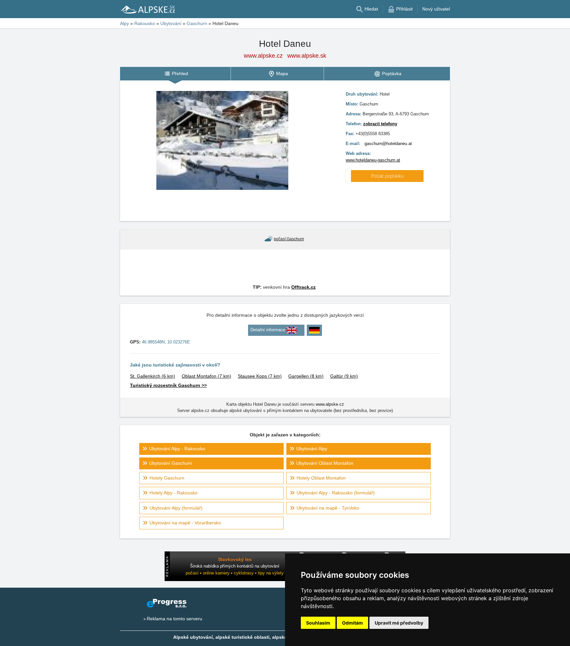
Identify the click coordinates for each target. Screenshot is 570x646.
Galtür (344, 376)
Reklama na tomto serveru (174, 618)
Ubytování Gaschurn (170, 463)
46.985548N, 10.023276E (166, 341)
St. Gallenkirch (152, 376)
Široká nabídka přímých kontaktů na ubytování (234, 566)
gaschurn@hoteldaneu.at (388, 143)
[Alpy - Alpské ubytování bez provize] (147, 9)
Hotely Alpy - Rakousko (173, 492)
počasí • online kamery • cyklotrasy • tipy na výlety (235, 573)
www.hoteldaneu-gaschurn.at (373, 160)
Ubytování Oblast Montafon (324, 463)
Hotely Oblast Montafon (321, 478)
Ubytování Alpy (311, 448)
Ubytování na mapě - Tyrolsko (328, 508)
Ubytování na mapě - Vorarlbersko (185, 522)
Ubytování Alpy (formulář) (176, 508)
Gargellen (306, 376)
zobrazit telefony (380, 123)
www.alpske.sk (306, 55)
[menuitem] (175, 73)
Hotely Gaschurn (166, 478)
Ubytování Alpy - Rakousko (177, 448)
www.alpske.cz (263, 55)
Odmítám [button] (352, 623)
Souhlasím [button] (318, 623)
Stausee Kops (260, 376)
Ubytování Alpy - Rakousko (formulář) (336, 492)
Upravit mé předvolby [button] (399, 623)
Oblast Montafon (206, 376)
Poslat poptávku (387, 176)
